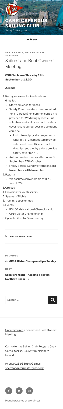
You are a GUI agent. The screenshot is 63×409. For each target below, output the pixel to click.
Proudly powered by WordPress (22, 400)
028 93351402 (24, 363)
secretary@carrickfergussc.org (24, 368)
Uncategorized (21, 236)
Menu (33, 39)
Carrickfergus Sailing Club (26, 23)
